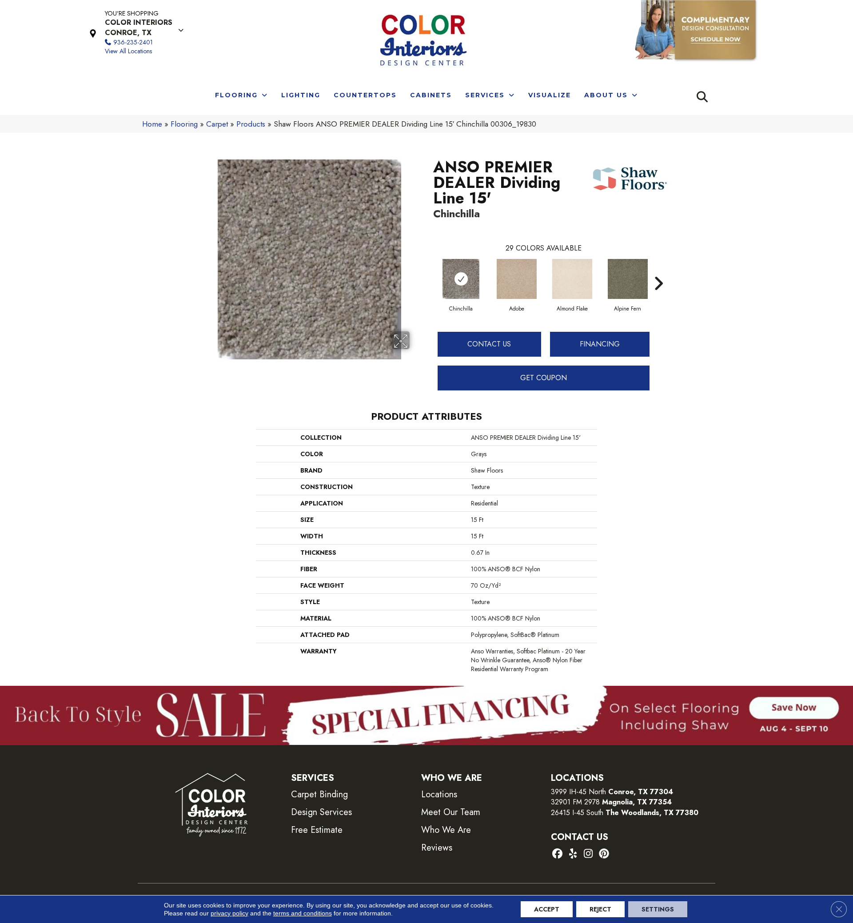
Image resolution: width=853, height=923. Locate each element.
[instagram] (588, 854)
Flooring (184, 124)
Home (152, 124)
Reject (600, 909)
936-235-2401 (133, 42)
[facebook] (557, 854)
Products (250, 124)
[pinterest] (604, 854)
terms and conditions (302, 913)
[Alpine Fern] (628, 279)
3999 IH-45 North (578, 792)
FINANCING (600, 344)
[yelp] (572, 854)
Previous (428, 270)
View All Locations (128, 51)
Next (658, 270)
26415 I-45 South (624, 813)
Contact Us (489, 344)
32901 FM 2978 (611, 802)
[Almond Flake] (572, 279)
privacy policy (229, 913)
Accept (546, 909)
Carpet (217, 124)
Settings (658, 909)
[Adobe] (516, 279)
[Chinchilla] (461, 279)
